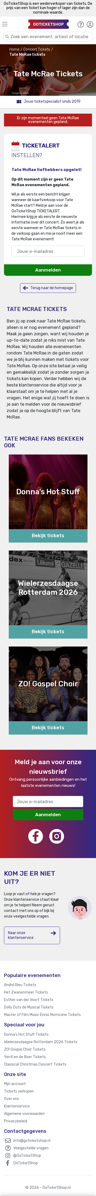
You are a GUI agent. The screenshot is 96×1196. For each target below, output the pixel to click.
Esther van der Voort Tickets (28, 1000)
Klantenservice (17, 1106)
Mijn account (15, 1084)
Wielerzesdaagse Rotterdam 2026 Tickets (40, 1042)
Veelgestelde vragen (31, 1148)
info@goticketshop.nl (31, 1140)
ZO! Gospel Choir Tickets (25, 1049)
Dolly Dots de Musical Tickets (29, 1007)
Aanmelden (48, 270)
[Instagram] (56, 836)
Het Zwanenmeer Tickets (26, 992)
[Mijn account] (90, 24)
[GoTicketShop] (48, 24)
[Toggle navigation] (11, 24)
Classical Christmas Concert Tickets (35, 1064)
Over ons (11, 1099)
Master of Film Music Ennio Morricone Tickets (42, 1014)
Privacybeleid (15, 1121)
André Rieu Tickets (20, 985)
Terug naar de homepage (51, 287)
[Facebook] (35, 836)
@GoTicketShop (27, 1155)
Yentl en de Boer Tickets (25, 1057)
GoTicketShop (25, 1163)
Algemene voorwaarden (24, 1113)
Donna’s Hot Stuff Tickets (26, 1034)
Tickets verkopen (19, 1091)
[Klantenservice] (80, 24)
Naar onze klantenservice (21, 935)
